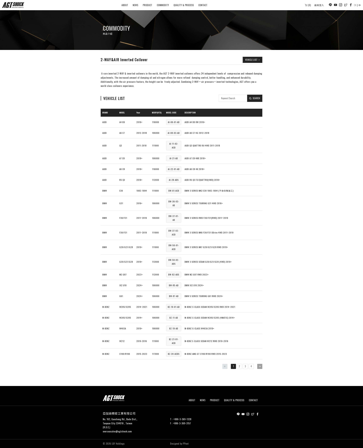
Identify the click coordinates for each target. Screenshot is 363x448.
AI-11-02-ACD (173, 145)
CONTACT (202, 5)
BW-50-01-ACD (174, 247)
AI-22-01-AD (174, 169)
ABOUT (125, 5)
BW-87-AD (174, 296)
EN (355, 5)
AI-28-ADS (174, 179)
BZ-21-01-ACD (174, 341)
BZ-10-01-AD (174, 306)
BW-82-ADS (173, 274)
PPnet (186, 443)
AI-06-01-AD (174, 122)
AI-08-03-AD (174, 132)
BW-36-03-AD (173, 203)
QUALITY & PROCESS (184, 5)
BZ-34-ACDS (174, 353)
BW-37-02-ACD (173, 232)
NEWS (135, 5)
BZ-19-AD (173, 328)
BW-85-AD (174, 285)
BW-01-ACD (173, 190)
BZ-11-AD (173, 317)
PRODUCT (147, 5)
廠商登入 (319, 5)
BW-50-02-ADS (173, 261)
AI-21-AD (174, 158)
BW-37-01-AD (174, 217)
